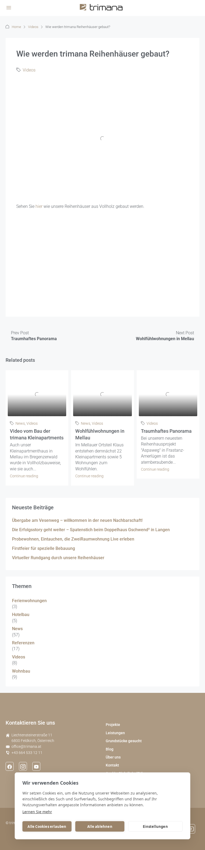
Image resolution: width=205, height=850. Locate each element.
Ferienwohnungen (29, 600)
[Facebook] (10, 766)
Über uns (113, 757)
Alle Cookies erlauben (46, 826)
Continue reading (24, 476)
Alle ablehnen (99, 826)
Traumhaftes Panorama (166, 431)
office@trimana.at (26, 746)
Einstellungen (155, 826)
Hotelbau (20, 614)
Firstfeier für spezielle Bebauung (43, 548)
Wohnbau (21, 671)
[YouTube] (36, 766)
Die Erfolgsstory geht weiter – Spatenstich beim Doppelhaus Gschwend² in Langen (91, 529)
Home (16, 27)
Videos (33, 27)
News (20, 423)
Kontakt (112, 765)
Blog (109, 749)
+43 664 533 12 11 (26, 752)
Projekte (113, 724)
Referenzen (23, 642)
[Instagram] (23, 766)
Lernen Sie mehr (37, 811)
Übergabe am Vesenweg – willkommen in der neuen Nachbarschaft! (77, 520)
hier (39, 206)
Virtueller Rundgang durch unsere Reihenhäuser (58, 557)
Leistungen (115, 733)
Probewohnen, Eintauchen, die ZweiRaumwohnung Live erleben (73, 539)
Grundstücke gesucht (124, 741)
